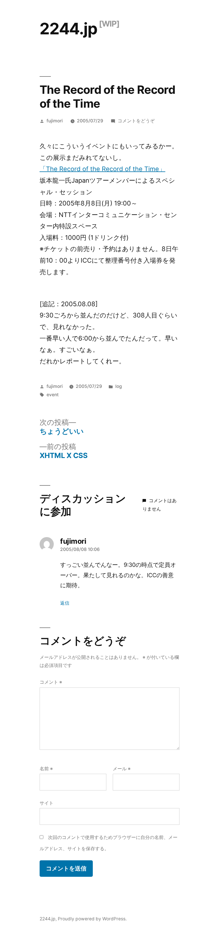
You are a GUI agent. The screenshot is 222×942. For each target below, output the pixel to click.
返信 (64, 603)
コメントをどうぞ (136, 121)
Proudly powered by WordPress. (92, 919)
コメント (51, 682)
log (118, 386)
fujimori (55, 121)
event (53, 394)
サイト (46, 803)
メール (122, 768)
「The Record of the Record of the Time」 (102, 169)
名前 (46, 768)
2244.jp (68, 28)
